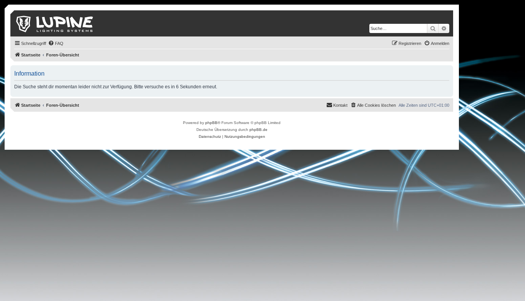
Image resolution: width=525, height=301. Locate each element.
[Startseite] (55, 23)
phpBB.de (258, 129)
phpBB (211, 123)
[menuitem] (55, 43)
